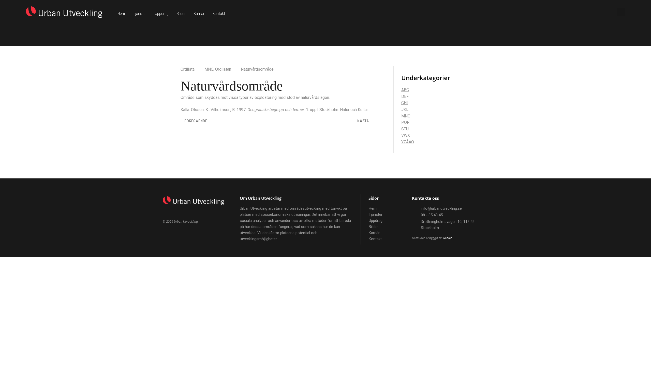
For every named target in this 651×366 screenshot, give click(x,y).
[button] (621, 12)
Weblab (447, 238)
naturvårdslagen (315, 97)
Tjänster (140, 13)
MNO (208, 69)
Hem (121, 13)
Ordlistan (223, 69)
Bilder (181, 13)
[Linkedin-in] (602, 12)
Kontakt (219, 13)
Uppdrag (162, 13)
